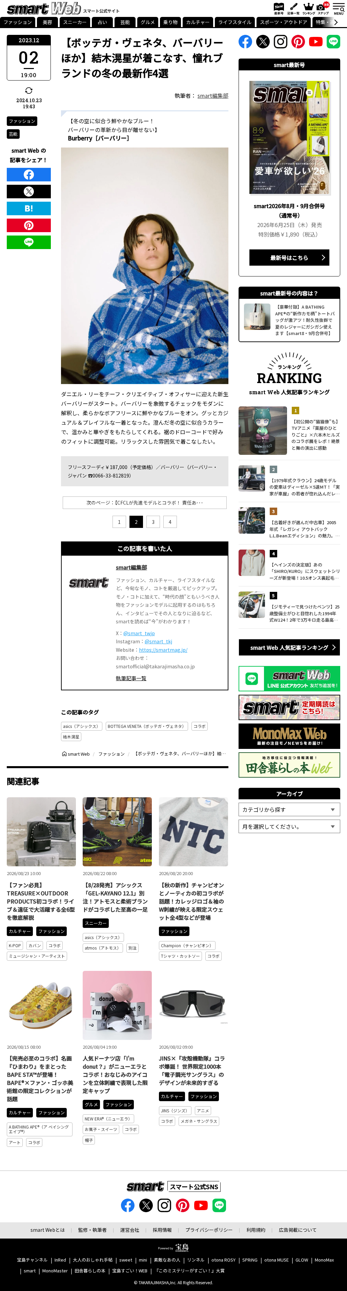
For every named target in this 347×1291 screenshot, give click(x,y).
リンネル (196, 1260)
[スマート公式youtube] (316, 44)
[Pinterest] (29, 225)
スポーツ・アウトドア (283, 22)
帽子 (89, 1140)
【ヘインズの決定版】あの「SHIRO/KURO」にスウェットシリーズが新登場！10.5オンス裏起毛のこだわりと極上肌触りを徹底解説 (304, 571)
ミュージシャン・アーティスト (37, 956)
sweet (125, 1260)
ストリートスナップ (323, 8)
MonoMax (324, 1260)
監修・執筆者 (92, 1229)
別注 (132, 948)
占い (102, 22)
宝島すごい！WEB (129, 1271)
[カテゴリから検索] (289, 809)
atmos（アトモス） (103, 948)
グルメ (148, 22)
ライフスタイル (234, 22)
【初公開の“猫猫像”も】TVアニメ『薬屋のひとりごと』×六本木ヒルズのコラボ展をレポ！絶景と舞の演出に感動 (315, 434)
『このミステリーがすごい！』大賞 (189, 1271)
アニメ (203, 1110)
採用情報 (162, 1229)
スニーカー (75, 22)
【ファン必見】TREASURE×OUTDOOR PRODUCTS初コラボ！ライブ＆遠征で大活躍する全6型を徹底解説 (41, 901)
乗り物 (170, 22)
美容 (47, 22)
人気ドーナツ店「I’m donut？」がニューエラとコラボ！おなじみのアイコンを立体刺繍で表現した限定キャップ (115, 1074)
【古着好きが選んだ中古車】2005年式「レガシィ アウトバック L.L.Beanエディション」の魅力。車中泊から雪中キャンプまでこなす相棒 (304, 529)
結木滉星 (71, 736)
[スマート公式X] (263, 44)
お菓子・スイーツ (101, 1129)
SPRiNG (250, 1260)
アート (15, 1142)
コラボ (199, 726)
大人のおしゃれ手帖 (93, 1260)
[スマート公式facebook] (245, 44)
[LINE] (29, 242)
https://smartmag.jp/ (163, 649)
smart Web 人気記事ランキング (289, 647)
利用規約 (255, 1229)
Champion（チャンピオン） (187, 945)
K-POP (15, 945)
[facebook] (29, 174)
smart (30, 1271)
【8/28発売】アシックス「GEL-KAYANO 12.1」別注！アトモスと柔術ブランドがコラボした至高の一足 (115, 897)
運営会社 (129, 1229)
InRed (60, 1260)
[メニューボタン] (338, 8)
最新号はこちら (289, 257)
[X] (29, 191)
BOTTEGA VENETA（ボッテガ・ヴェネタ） (147, 726)
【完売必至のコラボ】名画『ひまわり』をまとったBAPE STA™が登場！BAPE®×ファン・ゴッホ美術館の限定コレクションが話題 (40, 1078)
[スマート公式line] (333, 44)
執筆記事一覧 (131, 678)
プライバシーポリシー (209, 1229)
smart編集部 (213, 95)
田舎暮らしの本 (90, 1271)
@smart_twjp (139, 633)
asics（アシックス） (81, 726)
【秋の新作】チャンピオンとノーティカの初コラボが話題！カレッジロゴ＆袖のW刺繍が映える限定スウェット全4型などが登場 (191, 901)
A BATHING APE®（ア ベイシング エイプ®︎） (39, 1129)
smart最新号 (277, 8)
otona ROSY (223, 1260)
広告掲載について (298, 1229)
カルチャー (198, 22)
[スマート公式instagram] (280, 44)
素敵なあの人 (167, 1260)
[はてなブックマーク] (29, 208)
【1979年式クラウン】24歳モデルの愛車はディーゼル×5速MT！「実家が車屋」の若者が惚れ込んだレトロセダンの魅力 (304, 487)
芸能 (125, 22)
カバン (34, 945)
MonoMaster (55, 1271)
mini (143, 1260)
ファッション (17, 22)
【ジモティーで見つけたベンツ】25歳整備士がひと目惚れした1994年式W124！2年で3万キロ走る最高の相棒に (304, 613)
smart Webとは (47, 1229)
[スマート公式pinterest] (298, 44)
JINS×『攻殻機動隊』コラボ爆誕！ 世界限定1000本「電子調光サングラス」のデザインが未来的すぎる (192, 1070)
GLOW (301, 1260)
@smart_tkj (158, 641)
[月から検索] (289, 826)
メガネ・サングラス (199, 1121)
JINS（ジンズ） (175, 1110)
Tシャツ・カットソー (180, 956)
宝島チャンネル (32, 1260)
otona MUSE (276, 1260)
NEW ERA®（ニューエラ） (108, 1118)
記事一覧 (292, 8)
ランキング (308, 8)
